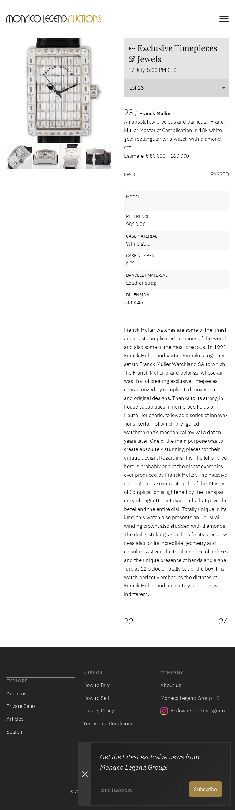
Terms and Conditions (108, 723)
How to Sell (96, 697)
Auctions (16, 693)
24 (224, 621)
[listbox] (176, 88)
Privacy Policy (98, 710)
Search (14, 731)
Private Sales (21, 705)
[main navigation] (224, 20)
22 (129, 621)
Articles (15, 718)
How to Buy (96, 685)
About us (170, 685)
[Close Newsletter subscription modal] (84, 773)
